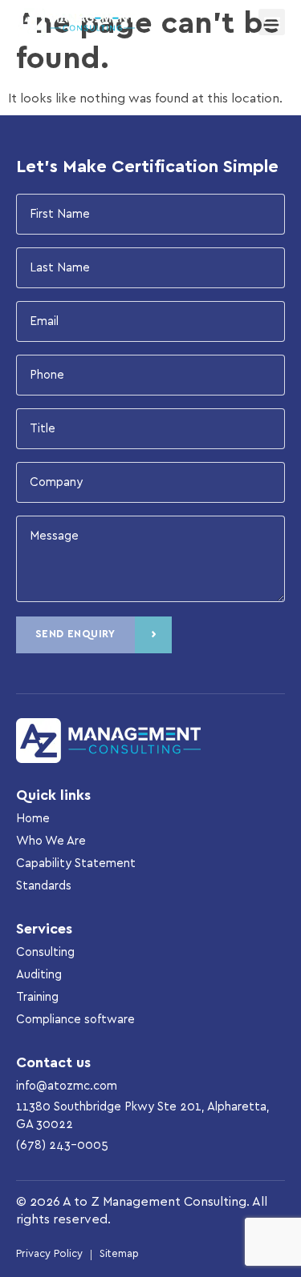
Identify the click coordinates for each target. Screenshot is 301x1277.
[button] (271, 22)
